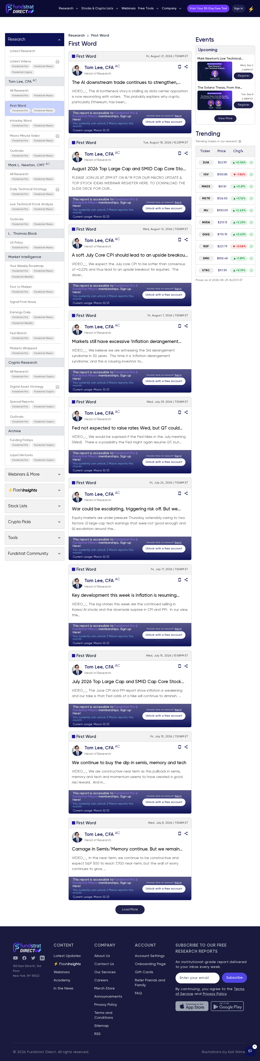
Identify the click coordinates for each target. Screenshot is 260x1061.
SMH (206, 258)
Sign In (238, 8)
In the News (63, 988)
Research (76, 35)
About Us (102, 956)
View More (225, 118)
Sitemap (101, 1026)
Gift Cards (144, 972)
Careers (101, 980)
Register (243, 75)
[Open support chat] (250, 1051)
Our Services (105, 972)
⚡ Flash (67, 964)
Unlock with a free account (164, 121)
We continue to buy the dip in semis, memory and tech (129, 763)
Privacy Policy (105, 1005)
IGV (206, 174)
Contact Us (104, 964)
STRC (206, 270)
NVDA (206, 222)
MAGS (206, 186)
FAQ (138, 993)
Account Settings (150, 956)
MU (206, 210)
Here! (77, 119)
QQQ (206, 234)
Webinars (62, 972)
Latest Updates (67, 956)
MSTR (206, 198)
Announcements (108, 996)
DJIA (206, 162)
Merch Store (104, 988)
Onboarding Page (150, 964)
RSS (97, 1034)
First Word (100, 35)
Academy (62, 980)
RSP (206, 246)
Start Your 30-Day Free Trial (208, 8)
